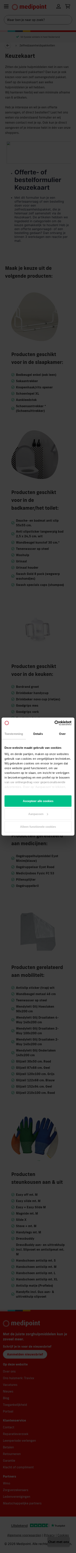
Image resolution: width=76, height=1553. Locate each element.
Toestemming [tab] (13, 733)
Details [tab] (38, 733)
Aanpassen (35, 813)
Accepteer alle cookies (38, 801)
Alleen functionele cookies (38, 826)
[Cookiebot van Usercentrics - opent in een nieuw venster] (55, 722)
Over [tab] (62, 733)
